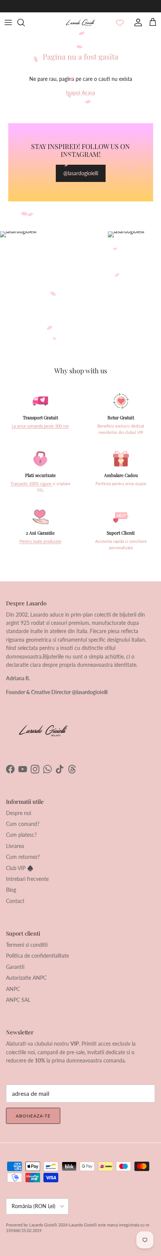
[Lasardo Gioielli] (80, 22)
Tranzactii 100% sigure (31, 483)
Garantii (15, 967)
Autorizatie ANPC (26, 977)
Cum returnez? (23, 857)
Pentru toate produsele (40, 541)
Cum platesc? (21, 834)
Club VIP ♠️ (19, 868)
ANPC (13, 989)
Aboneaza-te (33, 1116)
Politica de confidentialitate (37, 955)
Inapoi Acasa (80, 92)
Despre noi (18, 813)
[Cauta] (24, 22)
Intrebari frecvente (27, 879)
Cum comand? (22, 824)
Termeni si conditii (27, 945)
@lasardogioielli (80, 173)
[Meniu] (8, 22)
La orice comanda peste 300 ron (40, 426)
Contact (15, 901)
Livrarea (15, 846)
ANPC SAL (18, 1000)
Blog (11, 890)
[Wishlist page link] (120, 22)
